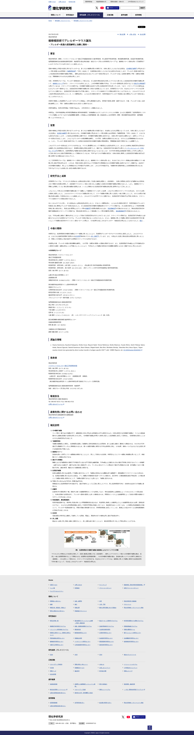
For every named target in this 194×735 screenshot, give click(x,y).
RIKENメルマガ (114, 8)
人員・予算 (102, 604)
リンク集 (52, 588)
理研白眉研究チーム (129, 629)
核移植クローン (58, 83)
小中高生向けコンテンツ (135, 1)
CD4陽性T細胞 (131, 68)
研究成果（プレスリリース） (63, 20)
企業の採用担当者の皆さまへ (58, 693)
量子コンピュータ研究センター (132, 632)
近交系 (78, 236)
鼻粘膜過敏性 (121, 211)
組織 (51, 604)
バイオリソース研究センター (82, 641)
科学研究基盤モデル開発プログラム (133, 620)
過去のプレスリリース (130, 654)
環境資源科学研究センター (106, 641)
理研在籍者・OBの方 (117, 1)
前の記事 (122, 34)
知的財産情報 (53, 684)
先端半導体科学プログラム (106, 626)
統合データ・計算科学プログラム (108, 620)
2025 (76, 654)
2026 (51, 654)
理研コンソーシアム (104, 689)
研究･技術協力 (103, 684)
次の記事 (143, 34)
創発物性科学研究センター (131, 641)
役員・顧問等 (78, 601)
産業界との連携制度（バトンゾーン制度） (85, 685)
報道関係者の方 (101, 1)
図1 (141, 220)
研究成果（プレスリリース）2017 (83, 20)
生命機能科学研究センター (131, 638)
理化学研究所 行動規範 (130, 601)
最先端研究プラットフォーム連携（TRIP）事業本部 (84, 622)
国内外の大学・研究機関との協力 (84, 693)
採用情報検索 (53, 702)
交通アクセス (52, 1)
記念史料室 (53, 674)
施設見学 (77, 671)
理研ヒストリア (128, 671)
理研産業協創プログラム (130, 626)
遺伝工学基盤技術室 (70, 365)
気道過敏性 (112, 208)
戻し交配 (95, 236)
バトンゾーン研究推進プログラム (59, 629)
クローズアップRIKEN (56, 664)
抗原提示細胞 (62, 133)
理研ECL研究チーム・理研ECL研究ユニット (60, 634)
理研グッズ (53, 671)
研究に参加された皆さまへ (57, 611)
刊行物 (52, 667)
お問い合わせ (62, 1)
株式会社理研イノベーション (58, 689)
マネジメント (127, 604)
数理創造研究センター (81, 632)
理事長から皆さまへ (55, 601)
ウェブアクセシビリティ (56, 591)
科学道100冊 (102, 671)
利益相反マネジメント (81, 611)
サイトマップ (103, 585)
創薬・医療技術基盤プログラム (83, 626)
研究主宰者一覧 (54, 620)
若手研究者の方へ (79, 702)
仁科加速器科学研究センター (82, 644)
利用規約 (77, 588)
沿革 (100, 601)
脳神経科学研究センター (56, 641)
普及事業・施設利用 (129, 684)
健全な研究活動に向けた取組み (107, 607)
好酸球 (88, 208)
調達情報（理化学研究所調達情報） (133, 585)
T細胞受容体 (71, 71)
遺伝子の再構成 (139, 83)
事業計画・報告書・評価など (58, 607)
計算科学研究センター (105, 632)
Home (50, 20)
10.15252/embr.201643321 (132, 350)
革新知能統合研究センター (57, 638)
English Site (72, 1)
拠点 (76, 604)
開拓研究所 (78, 629)
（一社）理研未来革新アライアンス (133, 689)
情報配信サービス (79, 667)
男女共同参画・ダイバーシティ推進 (133, 607)
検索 (142, 8)
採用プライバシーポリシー (131, 588)
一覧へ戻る (132, 34)
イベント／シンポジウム (130, 664)
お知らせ (101, 664)
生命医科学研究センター (106, 638)
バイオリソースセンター (56, 365)
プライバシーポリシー (105, 588)
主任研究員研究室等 (104, 629)
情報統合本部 (78, 638)
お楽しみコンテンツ (104, 667)
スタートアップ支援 (80, 689)
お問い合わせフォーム (55, 404)
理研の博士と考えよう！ (81, 664)
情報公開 (77, 607)
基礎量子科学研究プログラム (58, 626)
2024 (100, 654)
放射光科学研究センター (106, 644)
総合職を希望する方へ (105, 702)
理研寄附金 (88, 1)
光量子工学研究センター (56, 644)
